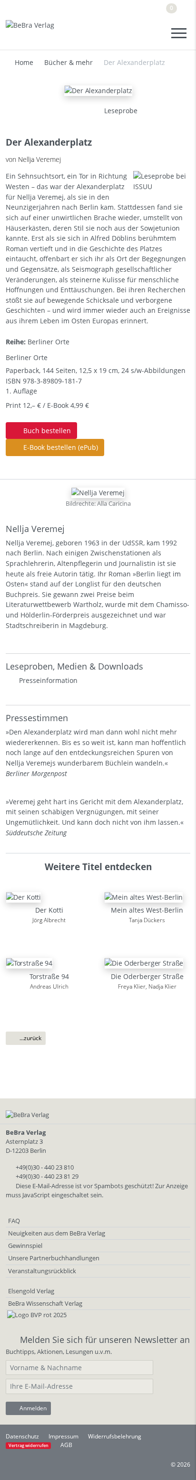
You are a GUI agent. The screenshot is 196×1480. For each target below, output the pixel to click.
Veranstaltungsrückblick (42, 1271)
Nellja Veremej (35, 528)
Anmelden (32, 1408)
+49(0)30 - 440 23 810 (45, 1167)
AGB (66, 1444)
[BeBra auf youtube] (133, 11)
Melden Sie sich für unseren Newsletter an (105, 1339)
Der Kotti (49, 910)
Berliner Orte (48, 341)
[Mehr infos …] (98, 492)
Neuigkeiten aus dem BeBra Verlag (56, 1233)
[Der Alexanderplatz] (98, 90)
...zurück (29, 1038)
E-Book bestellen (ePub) (59, 447)
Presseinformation (48, 680)
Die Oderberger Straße (147, 976)
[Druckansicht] (63, 110)
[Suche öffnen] (157, 33)
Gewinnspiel (25, 1245)
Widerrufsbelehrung (114, 1436)
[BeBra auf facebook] (113, 11)
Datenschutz (22, 1436)
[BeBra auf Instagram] (152, 11)
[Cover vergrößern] (86, 110)
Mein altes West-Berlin (147, 910)
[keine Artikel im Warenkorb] (183, 12)
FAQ (14, 1220)
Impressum (63, 1436)
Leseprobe (119, 110)
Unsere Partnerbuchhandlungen (53, 1258)
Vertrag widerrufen (29, 1445)
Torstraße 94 (49, 976)
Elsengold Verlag (31, 1291)
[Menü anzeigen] (178, 33)
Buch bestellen (46, 430)
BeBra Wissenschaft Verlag (45, 1303)
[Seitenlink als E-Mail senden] (74, 110)
